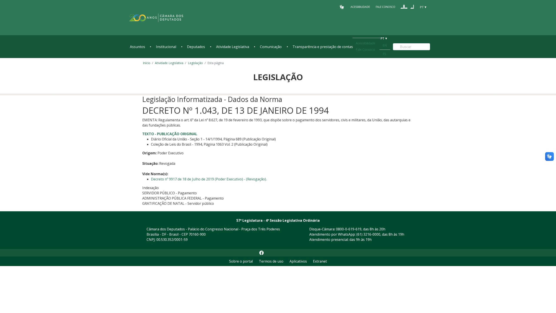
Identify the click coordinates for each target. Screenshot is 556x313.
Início (146, 63)
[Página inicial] (156, 18)
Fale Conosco (385, 7)
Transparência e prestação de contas (323, 46)
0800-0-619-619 (348, 229)
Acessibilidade (360, 7)
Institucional (166, 46)
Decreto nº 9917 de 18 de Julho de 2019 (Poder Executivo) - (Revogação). (209, 179)
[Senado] (412, 6)
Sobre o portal (241, 261)
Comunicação (271, 46)
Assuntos (137, 46)
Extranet (320, 261)
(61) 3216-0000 (368, 234)
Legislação (195, 63)
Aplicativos (298, 261)
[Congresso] (404, 6)
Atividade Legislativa (232, 46)
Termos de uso (271, 261)
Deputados (196, 46)
